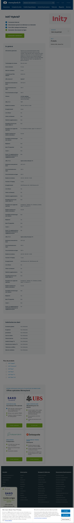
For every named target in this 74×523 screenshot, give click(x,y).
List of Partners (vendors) (40, 518)
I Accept (66, 511)
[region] (37, 515)
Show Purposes (65, 519)
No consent (65, 515)
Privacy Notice (8, 520)
